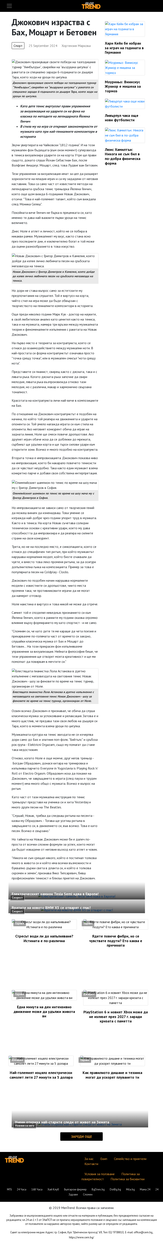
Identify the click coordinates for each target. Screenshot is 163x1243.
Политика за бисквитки (128, 1179)
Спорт (18, 46)
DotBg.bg (115, 1189)
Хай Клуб (53, 1189)
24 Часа (21, 1189)
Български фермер (75, 1189)
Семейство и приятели (130, 1159)
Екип (103, 1159)
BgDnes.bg (98, 1189)
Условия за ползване (99, 1174)
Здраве (19, 923)
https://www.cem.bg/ (81, 1237)
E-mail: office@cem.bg (138, 1232)
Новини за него (24, 1125)
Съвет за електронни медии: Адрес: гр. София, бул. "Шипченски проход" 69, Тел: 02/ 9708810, (67, 1232)
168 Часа (36, 1189)
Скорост (17, 897)
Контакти (91, 1164)
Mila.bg (130, 1189)
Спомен (88, 1194)
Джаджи (88, 994)
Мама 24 (145, 1189)
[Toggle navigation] (9, 6)
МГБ (9, 1189)
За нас (89, 1159)
